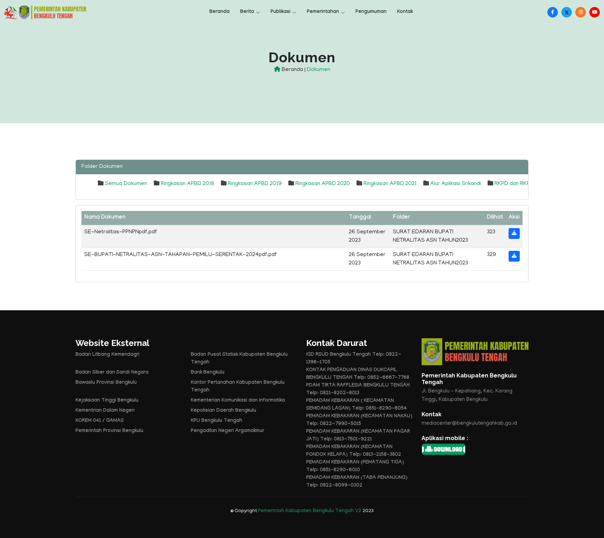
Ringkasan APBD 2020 (322, 184)
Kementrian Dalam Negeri (105, 411)
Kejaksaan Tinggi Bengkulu (107, 401)
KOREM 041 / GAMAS (100, 421)
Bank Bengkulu (207, 373)
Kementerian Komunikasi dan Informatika (238, 401)
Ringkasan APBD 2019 (255, 184)
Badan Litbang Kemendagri (107, 355)
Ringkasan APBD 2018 (187, 184)
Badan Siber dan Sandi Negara (112, 373)
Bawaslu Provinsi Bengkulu (106, 383)
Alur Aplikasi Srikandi (455, 184)
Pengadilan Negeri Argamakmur (227, 431)
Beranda (219, 12)
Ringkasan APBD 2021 (390, 184)
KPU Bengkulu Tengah (216, 421)
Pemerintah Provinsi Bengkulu (109, 431)
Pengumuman (371, 12)
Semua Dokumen (126, 184)
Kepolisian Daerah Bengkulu (223, 411)
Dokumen (318, 70)
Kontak (405, 12)
